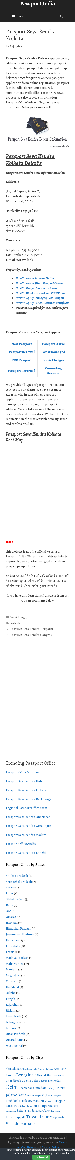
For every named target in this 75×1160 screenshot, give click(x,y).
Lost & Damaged (53, 352)
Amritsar (60, 1069)
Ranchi (53, 1106)
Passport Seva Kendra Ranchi (26, 852)
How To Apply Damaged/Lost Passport (40, 298)
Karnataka (13, 946)
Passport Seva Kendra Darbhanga (28, 799)
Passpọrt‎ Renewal (22, 352)
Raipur (44, 1106)
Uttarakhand (15, 1039)
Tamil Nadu (14, 1016)
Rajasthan (12, 1004)
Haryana (12, 922)
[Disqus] (37, 703)
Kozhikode (13, 1101)
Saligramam (11, 1110)
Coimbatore (40, 1081)
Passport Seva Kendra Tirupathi (31, 629)
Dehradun (54, 1081)
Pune (35, 1106)
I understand (41, 1157)
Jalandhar (15, 1095)
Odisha (11, 993)
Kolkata (15, 623)
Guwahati (39, 1088)
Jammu (29, 1095)
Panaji (10, 1106)
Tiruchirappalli (16, 1117)
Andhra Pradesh (17, 876)
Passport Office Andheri (22, 843)
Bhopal (41, 1075)
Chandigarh (13, 1081)
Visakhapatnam (20, 1123)
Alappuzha (32, 1069)
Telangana (13, 1022)
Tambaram (55, 1110)
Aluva (40, 1069)
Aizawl (25, 1069)
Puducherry (27, 1106)
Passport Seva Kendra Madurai (26, 835)
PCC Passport (22, 360)
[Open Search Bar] (61, 16)
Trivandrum (37, 1117)
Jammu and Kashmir (20, 934)
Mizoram (12, 981)
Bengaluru (26, 1075)
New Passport (22, 344)
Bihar (9, 893)
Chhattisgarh (15, 899)
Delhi (9, 905)
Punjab (10, 999)
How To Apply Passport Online (35, 278)
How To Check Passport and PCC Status (41, 293)
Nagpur (60, 1101)
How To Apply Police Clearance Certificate (42, 303)
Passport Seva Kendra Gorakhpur (28, 826)
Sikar (29, 1110)
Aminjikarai (48, 1069)
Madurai (38, 1101)
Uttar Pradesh (15, 1034)
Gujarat (11, 917)
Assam (10, 887)
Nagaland (12, 987)
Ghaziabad (25, 1088)
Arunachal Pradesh (19, 881)
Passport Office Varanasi (22, 772)
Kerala (10, 952)
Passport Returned (21, 370)
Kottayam (56, 1095)
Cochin (26, 1081)
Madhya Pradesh (17, 957)
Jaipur (61, 1088)
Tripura (11, 1028)
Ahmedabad (14, 1069)
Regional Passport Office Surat (26, 808)
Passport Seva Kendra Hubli (24, 781)
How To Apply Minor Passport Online (39, 283)
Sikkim (11, 1010)
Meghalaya (13, 975)
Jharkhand (13, 940)
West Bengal (18, 617)
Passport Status (53, 344)
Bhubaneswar (55, 1075)
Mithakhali (49, 1101)
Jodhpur (38, 1095)
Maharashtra (15, 963)
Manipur (12, 969)
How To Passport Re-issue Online (37, 288)
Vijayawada (57, 1117)
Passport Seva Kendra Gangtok (31, 635)
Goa (8, 911)
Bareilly (11, 1075)
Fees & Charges (53, 360)
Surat (46, 1111)
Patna (18, 1106)
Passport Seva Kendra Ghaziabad (28, 817)
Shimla (21, 1111)
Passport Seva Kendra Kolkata (26, 790)
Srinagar (37, 1111)
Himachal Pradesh (18, 928)
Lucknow (26, 1101)
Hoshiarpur (51, 1088)
